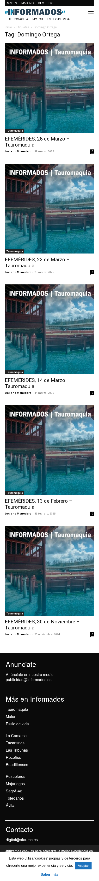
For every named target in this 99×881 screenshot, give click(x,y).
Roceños (13, 757)
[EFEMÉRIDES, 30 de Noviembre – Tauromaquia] (49, 571)
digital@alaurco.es (22, 839)
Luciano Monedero (18, 151)
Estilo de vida (17, 723)
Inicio (8, 27)
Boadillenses (17, 764)
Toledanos (15, 798)
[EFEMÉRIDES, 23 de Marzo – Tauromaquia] (49, 209)
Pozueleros (15, 776)
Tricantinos (15, 743)
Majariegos (15, 783)
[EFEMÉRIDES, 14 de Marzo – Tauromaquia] (49, 329)
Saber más (49, 874)
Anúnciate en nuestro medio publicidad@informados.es (30, 677)
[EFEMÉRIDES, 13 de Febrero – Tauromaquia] (49, 450)
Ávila (10, 805)
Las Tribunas (17, 750)
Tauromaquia (14, 130)
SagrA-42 (14, 791)
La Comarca (16, 735)
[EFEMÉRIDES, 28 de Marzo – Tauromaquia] (49, 88)
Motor (10, 716)
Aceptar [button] (83, 865)
